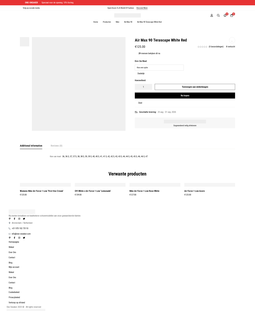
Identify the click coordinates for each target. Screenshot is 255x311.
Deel (140, 103)
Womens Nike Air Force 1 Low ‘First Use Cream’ (41, 191)
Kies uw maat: (141, 61)
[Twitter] (24, 219)
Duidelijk (140, 73)
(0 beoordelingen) (216, 46)
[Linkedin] (10, 219)
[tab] (31, 146)
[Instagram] (19, 219)
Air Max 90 (128, 22)
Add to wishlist (232, 40)
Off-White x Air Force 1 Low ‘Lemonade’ (93, 191)
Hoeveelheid (140, 80)
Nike (117, 22)
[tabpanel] (127, 156)
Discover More (142, 8)
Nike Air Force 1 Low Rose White (144, 191)
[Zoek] (218, 15)
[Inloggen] (211, 15)
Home (95, 22)
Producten (107, 22)
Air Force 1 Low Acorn (194, 191)
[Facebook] (14, 219)
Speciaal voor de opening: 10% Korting (49, 2)
